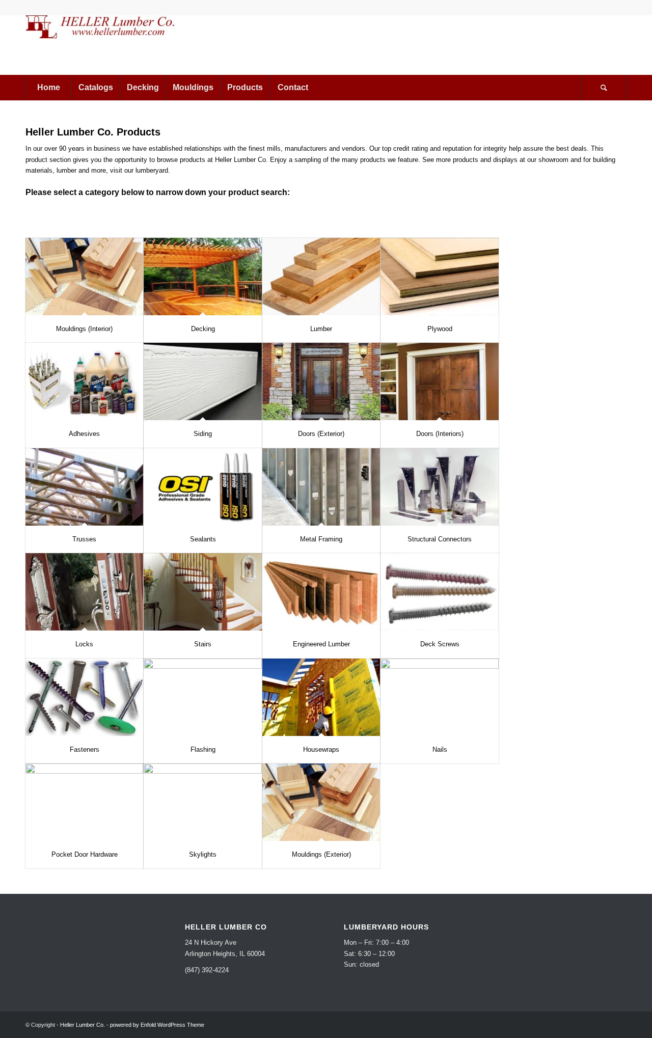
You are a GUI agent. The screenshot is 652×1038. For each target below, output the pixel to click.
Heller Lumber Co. (82, 1025)
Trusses (84, 539)
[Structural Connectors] (439, 487)
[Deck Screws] (439, 592)
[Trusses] (84, 487)
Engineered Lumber (321, 644)
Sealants (203, 539)
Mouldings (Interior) (84, 329)
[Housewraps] (321, 697)
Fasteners (84, 749)
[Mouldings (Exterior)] (321, 802)
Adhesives (84, 434)
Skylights (202, 854)
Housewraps (321, 749)
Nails (439, 749)
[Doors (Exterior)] (321, 381)
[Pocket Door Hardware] (84, 802)
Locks (84, 644)
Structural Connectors (440, 539)
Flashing (203, 749)
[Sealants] (202, 487)
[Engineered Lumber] (321, 592)
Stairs (202, 644)
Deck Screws (439, 644)
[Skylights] (202, 802)
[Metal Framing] (321, 487)
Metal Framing (321, 539)
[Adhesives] (84, 381)
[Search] (604, 87)
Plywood (439, 329)
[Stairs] (202, 592)
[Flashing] (202, 697)
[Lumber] (321, 276)
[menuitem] (48, 87)
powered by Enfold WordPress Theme (157, 1025)
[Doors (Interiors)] (439, 381)
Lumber (321, 329)
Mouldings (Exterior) (321, 854)
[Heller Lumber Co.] (101, 45)
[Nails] (439, 697)
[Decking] (202, 276)
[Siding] (202, 381)
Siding (203, 434)
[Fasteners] (84, 697)
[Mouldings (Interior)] (84, 276)
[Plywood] (439, 276)
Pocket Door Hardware (84, 854)
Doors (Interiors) (440, 434)
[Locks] (84, 592)
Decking (203, 329)
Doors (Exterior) (321, 434)
